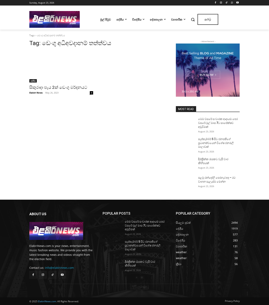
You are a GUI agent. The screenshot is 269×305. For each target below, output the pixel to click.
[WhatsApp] (232, 3)
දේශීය (33, 80)
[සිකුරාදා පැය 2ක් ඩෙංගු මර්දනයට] (61, 67)
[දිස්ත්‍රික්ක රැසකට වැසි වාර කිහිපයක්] (185, 164)
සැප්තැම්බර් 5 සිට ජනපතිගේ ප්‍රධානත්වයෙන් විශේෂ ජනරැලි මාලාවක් (216, 142)
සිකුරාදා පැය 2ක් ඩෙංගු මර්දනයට (58, 87)
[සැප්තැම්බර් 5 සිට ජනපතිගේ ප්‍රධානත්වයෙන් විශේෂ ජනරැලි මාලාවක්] (185, 144)
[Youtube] (237, 3)
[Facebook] (215, 3)
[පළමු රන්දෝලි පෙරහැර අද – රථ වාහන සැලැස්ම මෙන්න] (185, 182)
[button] (193, 19)
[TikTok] (226, 3)
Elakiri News (36, 92)
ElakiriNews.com (47, 301)
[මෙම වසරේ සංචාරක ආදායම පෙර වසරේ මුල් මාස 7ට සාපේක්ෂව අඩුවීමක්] (185, 124)
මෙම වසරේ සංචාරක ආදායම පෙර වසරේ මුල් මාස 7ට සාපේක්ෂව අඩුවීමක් (218, 122)
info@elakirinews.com (59, 268)
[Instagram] (221, 3)
